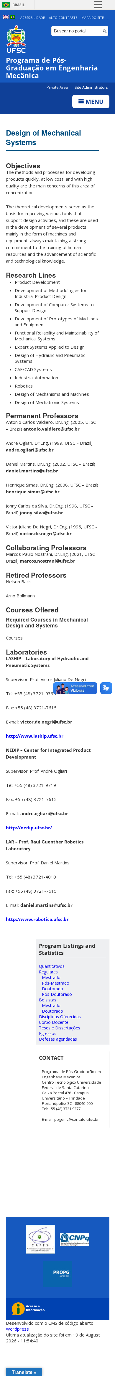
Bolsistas (47, 1000)
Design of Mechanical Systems (43, 137)
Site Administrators (91, 87)
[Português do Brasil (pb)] (12, 17)
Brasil (18, 4)
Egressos (47, 1033)
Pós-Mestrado (55, 983)
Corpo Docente (53, 1022)
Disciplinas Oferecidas (60, 1016)
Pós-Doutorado (57, 994)
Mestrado (51, 977)
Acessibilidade (32, 17)
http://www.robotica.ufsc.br (37, 919)
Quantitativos (52, 966)
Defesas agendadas (58, 1039)
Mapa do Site (92, 17)
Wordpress (17, 1329)
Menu (94, 102)
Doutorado (52, 988)
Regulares (48, 972)
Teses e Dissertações (59, 1028)
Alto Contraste (63, 17)
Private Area (58, 87)
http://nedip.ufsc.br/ (29, 827)
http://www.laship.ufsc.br (34, 736)
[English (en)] (6, 17)
